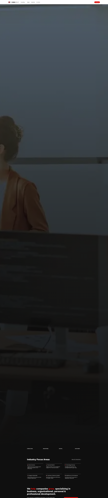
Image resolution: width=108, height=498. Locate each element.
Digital (28, 2)
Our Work (38, 2)
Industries (33, 2)
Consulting (23, 2)
